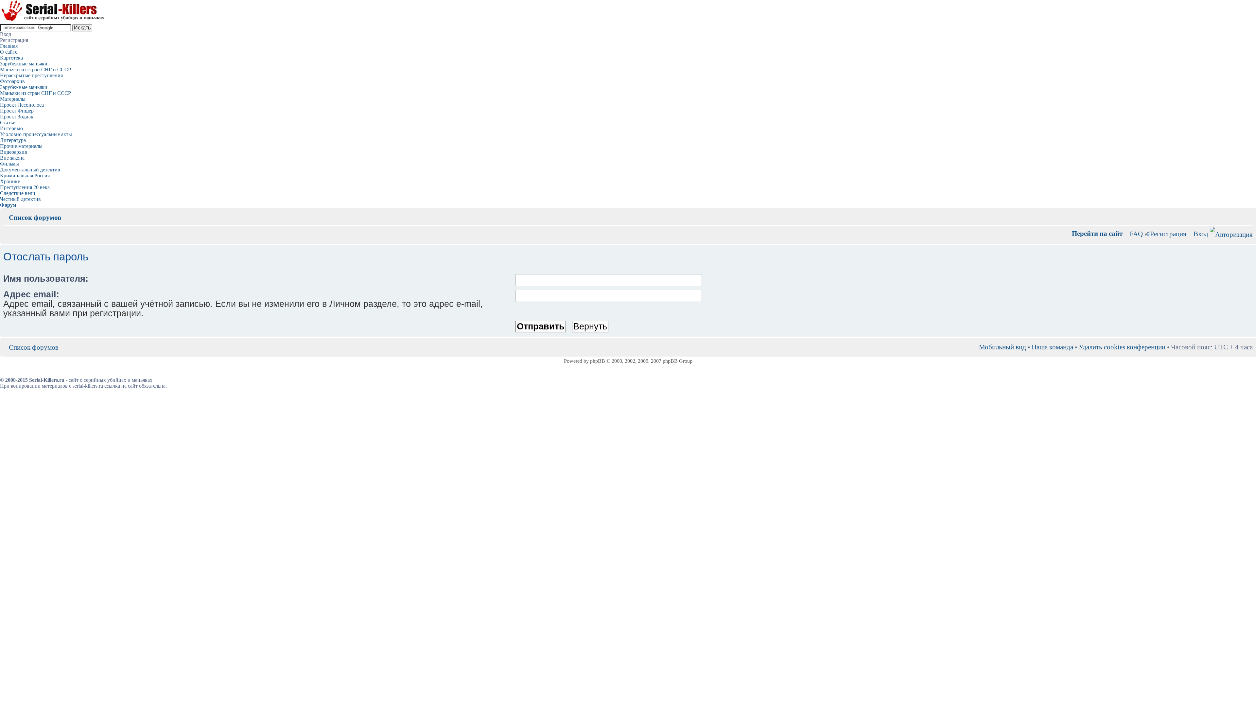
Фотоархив (12, 81)
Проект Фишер (17, 111)
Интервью (11, 128)
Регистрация (1168, 233)
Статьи (8, 122)
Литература (13, 140)
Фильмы (9, 164)
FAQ (1136, 233)
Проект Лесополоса (22, 105)
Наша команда (1052, 347)
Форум (8, 205)
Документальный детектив (30, 169)
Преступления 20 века (25, 187)
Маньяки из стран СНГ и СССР (35, 69)
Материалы (13, 99)
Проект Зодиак (16, 116)
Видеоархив (13, 152)
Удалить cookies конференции (1122, 347)
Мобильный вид (1238, 213)
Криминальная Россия (25, 175)
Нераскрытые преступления (31, 75)
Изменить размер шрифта (1248, 213)
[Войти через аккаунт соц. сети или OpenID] (1231, 233)
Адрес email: (31, 294)
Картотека (11, 58)
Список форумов (35, 217)
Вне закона (12, 158)
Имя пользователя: (45, 279)
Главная (9, 46)
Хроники (10, 181)
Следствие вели (17, 193)
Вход (1201, 233)
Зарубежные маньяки (23, 63)
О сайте (8, 52)
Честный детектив (20, 199)
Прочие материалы (21, 146)
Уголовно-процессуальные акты (36, 134)
